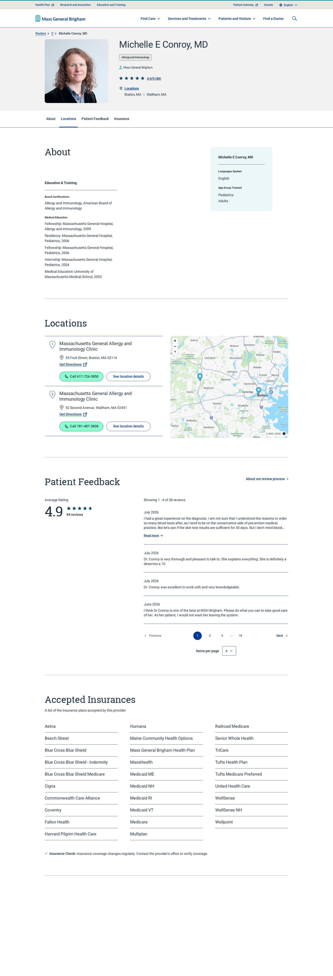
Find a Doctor (273, 29)
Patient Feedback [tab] (95, 129)
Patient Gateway (243, 14)
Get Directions (71, 374)
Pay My (187, 958)
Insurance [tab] (121, 129)
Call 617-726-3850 (84, 386)
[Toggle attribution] (284, 443)
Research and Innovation (75, 14)
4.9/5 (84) (154, 88)
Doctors (40, 43)
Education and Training (111, 14)
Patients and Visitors (235, 28)
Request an (200, 967)
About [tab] (51, 129)
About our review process (265, 489)
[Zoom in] (175, 350)
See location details (128, 386)
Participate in (260, 967)
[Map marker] (258, 401)
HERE (277, 443)
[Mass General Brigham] (60, 28)
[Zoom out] (175, 356)
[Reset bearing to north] (175, 362)
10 (240, 645)
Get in (250, 958)
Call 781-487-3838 (84, 436)
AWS (270, 443)
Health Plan (42, 14)
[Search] (294, 28)
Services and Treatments (187, 28)
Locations (131, 98)
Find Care (148, 28)
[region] (229, 397)
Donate (268, 14)
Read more (151, 545)
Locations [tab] (68, 129)
